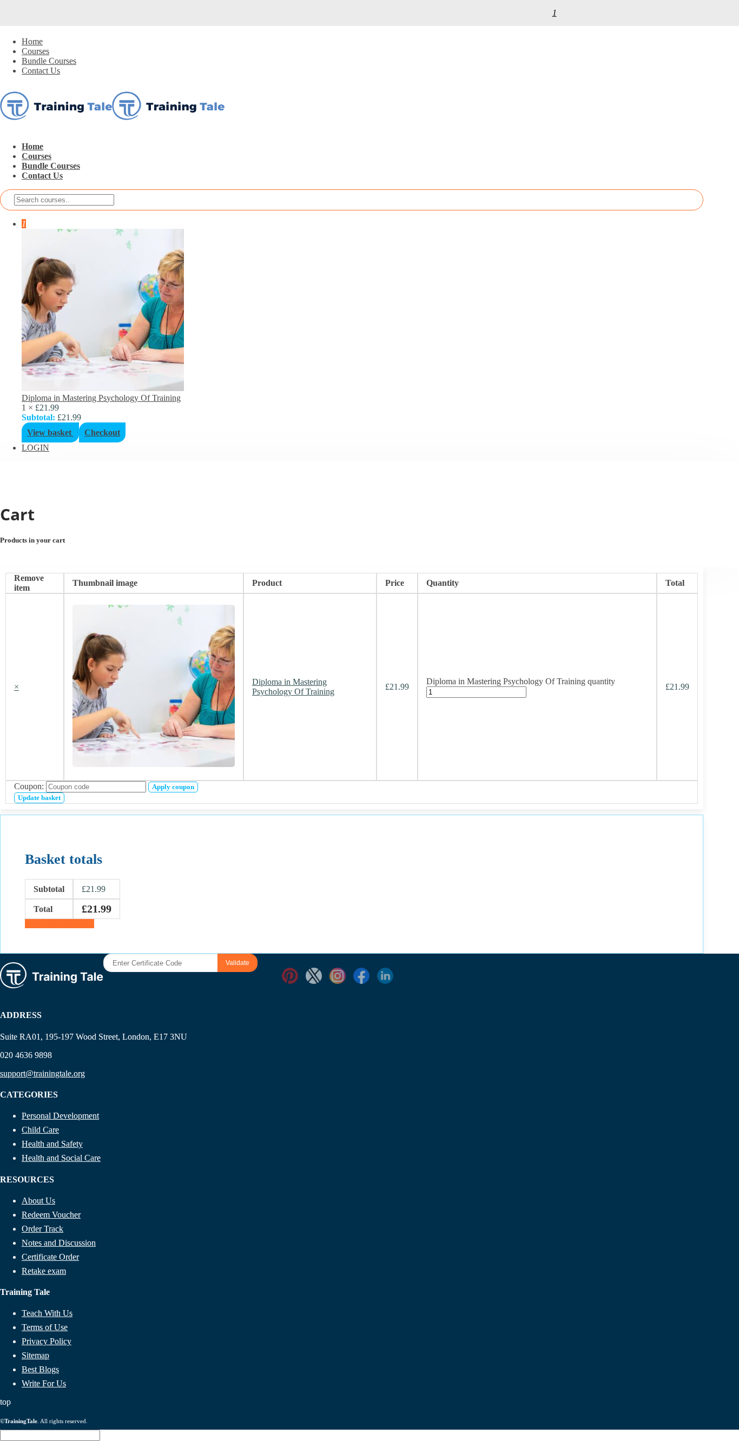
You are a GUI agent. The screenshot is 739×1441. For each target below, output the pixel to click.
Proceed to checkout (59, 923)
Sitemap (35, 1355)
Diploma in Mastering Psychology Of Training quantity (520, 681)
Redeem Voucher (51, 1214)
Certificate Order (50, 1256)
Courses (35, 51)
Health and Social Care (61, 1157)
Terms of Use (45, 1327)
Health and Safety (52, 1143)
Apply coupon (173, 787)
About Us (38, 1200)
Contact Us (41, 70)
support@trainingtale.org (42, 1073)
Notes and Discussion (59, 1242)
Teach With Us (47, 1313)
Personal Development (60, 1115)
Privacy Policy (46, 1341)
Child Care (40, 1129)
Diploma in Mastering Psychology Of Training (101, 397)
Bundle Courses (49, 60)
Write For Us (44, 1383)
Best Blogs (40, 1369)
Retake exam (44, 1270)
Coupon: (29, 786)
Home (32, 41)
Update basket (39, 798)
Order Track (42, 1228)
